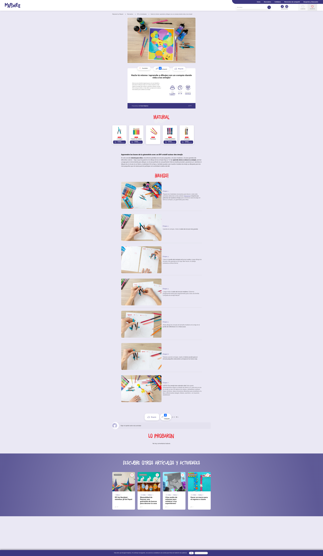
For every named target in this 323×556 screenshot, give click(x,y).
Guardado (145, 68)
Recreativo (267, 2)
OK (191, 553)
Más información (201, 553)
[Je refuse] (321, 553)
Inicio (258, 2)
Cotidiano (278, 2)
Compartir (164, 69)
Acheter (121, 142)
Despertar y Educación (310, 2)
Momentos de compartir (292, 2)
